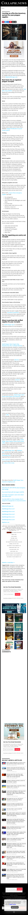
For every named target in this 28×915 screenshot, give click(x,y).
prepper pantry (18, 571)
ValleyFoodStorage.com (11, 77)
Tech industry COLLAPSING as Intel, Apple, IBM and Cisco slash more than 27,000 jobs (16, 852)
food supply (10, 568)
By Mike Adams (14, 816)
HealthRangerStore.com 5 (8, 519)
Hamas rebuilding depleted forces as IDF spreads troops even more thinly (16, 827)
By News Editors (14, 810)
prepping (4, 573)
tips (12, 576)
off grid (13, 570)
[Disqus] (14, 670)
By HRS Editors (14, 783)
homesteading (16, 568)
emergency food (14, 565)
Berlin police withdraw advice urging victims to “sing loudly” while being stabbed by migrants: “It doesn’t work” (16, 833)
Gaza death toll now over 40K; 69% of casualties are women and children (15, 799)
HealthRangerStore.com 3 (8, 514)
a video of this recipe (9, 463)
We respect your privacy (18, 896)
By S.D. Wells (14, 848)
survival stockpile (18, 575)
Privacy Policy (12, 904)
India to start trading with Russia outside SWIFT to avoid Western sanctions (15, 839)
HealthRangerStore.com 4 (8, 517)
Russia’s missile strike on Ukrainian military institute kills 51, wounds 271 (16, 786)
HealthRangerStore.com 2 (8, 511)
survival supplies (6, 576)
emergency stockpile (15, 566)
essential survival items (13, 312)
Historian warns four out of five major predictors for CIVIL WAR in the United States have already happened (15, 775)
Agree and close (15, 907)
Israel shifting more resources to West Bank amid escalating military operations (16, 870)
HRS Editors (10, 19)
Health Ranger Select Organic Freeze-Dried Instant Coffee (13, 441)
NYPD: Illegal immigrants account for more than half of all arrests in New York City (16, 763)
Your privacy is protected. (7, 598)
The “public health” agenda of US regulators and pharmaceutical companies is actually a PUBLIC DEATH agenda (16, 814)
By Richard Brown (15, 788)
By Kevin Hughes (14, 778)
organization (18, 570)
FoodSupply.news (6, 455)
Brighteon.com (5, 522)
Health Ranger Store (9, 324)
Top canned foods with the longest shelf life (13, 492)
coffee (7, 415)
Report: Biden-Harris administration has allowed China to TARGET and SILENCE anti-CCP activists (16, 864)
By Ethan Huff (14, 824)
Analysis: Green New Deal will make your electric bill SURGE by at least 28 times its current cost (16, 769)
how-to (23, 568)
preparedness (5, 571)
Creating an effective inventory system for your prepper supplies (16, 781)
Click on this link (6, 459)
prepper (12, 571)
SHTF (8, 575)
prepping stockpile (12, 573)
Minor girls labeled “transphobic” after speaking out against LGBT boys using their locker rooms (16, 858)
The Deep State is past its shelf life (14, 809)
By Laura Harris (14, 765)
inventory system (6, 570)
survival (12, 575)
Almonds (17, 359)
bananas (17, 379)
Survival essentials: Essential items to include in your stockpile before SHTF (15, 804)
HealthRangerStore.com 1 (8, 508)
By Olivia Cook (14, 771)
